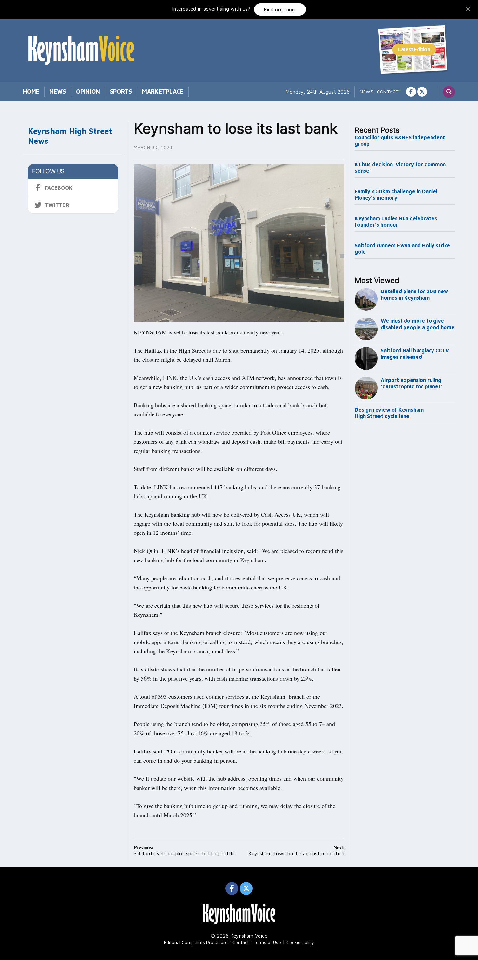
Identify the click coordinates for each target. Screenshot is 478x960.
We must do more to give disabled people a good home (418, 324)
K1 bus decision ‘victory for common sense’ (400, 167)
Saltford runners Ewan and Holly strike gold (402, 248)
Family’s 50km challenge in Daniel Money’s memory (396, 194)
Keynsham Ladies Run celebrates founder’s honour (396, 221)
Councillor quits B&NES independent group (400, 140)
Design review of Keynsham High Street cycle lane (389, 413)
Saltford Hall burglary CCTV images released (415, 353)
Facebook (59, 188)
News (57, 91)
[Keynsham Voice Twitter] (422, 92)
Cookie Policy (300, 942)
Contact (388, 91)
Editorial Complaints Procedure (196, 942)
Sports (121, 91)
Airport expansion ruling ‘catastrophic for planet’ (411, 383)
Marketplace (162, 91)
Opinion (88, 91)
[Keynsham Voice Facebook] (411, 92)
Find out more (280, 9)
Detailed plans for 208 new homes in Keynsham (414, 294)
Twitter (57, 205)
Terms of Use (267, 942)
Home (31, 91)
